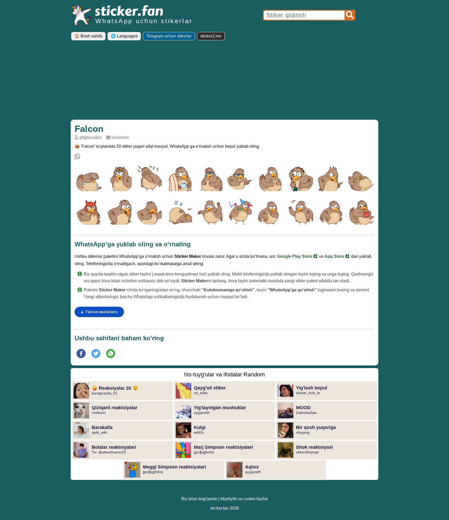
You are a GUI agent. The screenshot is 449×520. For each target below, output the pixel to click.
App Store (335, 256)
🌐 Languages (124, 36)
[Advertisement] (224, 82)
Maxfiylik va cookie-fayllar (244, 499)
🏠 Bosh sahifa (88, 36)
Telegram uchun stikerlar (169, 36)
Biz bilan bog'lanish (199, 499)
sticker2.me (210, 36)
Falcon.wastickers (102, 312)
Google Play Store (295, 256)
